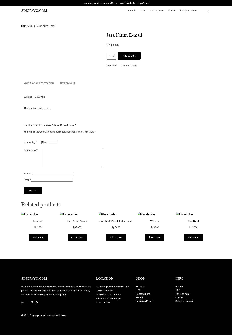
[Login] (203, 10)
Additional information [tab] (39, 83)
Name (28, 173)
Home (24, 25)
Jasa (32, 25)
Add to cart (129, 55)
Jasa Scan (38, 221)
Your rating (30, 142)
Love (63, 315)
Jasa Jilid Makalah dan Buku (115, 221)
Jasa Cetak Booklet (77, 221)
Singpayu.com (34, 10)
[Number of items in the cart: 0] (208, 10)
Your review (31, 150)
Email (27, 179)
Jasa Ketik (193, 221)
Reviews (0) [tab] (67, 83)
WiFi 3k (154, 221)
